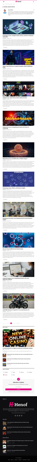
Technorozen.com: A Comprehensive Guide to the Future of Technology (16, 128)
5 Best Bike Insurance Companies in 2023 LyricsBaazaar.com (16, 309)
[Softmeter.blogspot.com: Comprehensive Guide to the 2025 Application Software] (18, 269)
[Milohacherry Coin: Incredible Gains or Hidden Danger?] (18, 149)
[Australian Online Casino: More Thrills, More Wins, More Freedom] (4, 364)
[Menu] (3, 2)
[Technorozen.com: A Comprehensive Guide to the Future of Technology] (18, 118)
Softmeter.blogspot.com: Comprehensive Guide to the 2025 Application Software (16, 279)
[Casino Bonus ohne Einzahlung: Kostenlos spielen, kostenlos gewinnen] (4, 360)
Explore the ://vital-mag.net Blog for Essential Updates (16, 450)
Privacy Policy (24, 391)
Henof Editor (4, 38)
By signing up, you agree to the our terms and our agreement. (19, 391)
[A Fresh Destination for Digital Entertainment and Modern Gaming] (18, 338)
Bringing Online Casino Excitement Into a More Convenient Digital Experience (20, 354)
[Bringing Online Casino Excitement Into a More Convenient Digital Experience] (4, 355)
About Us (12, 459)
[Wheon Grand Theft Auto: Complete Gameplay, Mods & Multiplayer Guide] (18, 57)
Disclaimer (20, 459)
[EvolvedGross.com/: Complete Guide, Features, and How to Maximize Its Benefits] (18, 26)
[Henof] (18, 1)
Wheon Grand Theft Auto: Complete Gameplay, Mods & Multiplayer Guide (17, 67)
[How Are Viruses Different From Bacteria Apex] (18, 240)
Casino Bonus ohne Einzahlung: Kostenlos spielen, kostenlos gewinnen (18, 358)
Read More (5, 47)
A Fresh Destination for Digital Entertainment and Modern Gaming (17, 348)
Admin (3, 349)
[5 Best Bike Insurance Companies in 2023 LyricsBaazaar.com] (18, 301)
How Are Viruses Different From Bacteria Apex (13, 248)
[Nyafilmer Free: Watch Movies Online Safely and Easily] (18, 88)
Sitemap (29, 459)
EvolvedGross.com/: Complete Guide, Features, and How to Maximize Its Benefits (18, 36)
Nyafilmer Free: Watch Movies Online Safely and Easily (15, 97)
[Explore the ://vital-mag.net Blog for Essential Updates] (4, 451)
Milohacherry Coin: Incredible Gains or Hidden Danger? (15, 158)
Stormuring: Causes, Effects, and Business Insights (14, 188)
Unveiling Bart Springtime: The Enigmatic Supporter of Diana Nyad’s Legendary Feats (20, 441)
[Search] (33, 2)
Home (9, 459)
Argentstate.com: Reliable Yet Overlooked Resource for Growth (17, 445)
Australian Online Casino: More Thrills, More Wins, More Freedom (18, 363)
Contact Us (16, 459)
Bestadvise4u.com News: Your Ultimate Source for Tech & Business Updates (17, 219)
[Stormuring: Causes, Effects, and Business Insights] (18, 179)
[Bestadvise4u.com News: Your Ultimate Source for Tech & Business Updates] (18, 209)
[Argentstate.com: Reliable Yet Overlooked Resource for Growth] (4, 446)
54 (17, 323)
